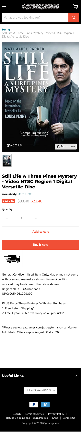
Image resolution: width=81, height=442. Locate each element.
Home (6, 29)
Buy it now (40, 245)
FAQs (55, 418)
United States (39, 390)
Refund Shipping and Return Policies (27, 418)
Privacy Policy (56, 414)
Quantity (7, 209)
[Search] (73, 17)
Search (17, 414)
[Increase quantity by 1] (36, 218)
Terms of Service (34, 414)
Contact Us (69, 418)
